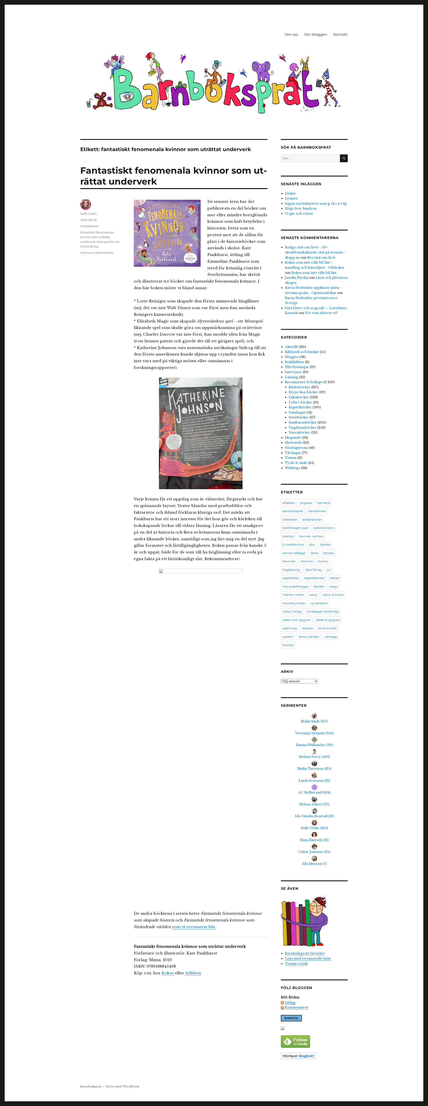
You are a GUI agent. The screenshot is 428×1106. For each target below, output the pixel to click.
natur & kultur (333, 595)
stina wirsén (327, 628)
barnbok (323, 503)
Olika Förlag (292, 611)
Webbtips (292, 468)
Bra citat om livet (321, 258)
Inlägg (290, 1002)
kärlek (334, 578)
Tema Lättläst (308, 637)
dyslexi (325, 545)
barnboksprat (292, 511)
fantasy (328, 553)
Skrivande (293, 443)
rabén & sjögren (328, 620)
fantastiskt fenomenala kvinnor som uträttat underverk (97, 237)
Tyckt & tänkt (296, 463)
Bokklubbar (294, 362)
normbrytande (293, 603)
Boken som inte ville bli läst (313, 273)
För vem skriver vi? (321, 313)
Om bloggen (315, 34)
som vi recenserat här (193, 927)
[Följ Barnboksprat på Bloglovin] (314, 1056)
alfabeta (288, 503)
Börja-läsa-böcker (303, 392)
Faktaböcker (89, 226)
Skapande (293, 438)
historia (307, 561)
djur (312, 545)
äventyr (288, 645)
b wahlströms (293, 545)
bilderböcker (312, 520)
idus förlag (313, 570)
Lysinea (291, 198)
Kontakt (340, 34)
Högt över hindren (300, 208)
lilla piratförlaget (295, 586)
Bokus (167, 973)
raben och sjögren (296, 620)
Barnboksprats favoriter (305, 953)
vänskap (330, 637)
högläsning (291, 570)
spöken (307, 628)
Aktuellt (291, 347)
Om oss (291, 34)
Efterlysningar (297, 367)
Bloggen (291, 357)
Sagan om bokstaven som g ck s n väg (316, 204)
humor (323, 561)
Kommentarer (297, 1007)
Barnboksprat (91, 1086)
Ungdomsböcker (302, 428)
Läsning (291, 377)
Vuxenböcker (299, 432)
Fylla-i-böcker (300, 402)
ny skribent (319, 603)
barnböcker (317, 511)
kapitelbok (290, 578)
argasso (306, 503)
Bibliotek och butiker (302, 352)
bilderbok (289, 520)
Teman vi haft (296, 964)
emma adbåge (293, 553)
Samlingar (297, 412)
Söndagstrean (296, 448)
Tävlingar (293, 453)
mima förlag (89, 246)
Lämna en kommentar (96, 252)
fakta (314, 553)
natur (313, 595)
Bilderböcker (299, 387)
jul (329, 570)
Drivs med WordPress (122, 1086)
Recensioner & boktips (304, 382)
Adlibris (193, 973)
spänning (289, 628)
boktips (288, 536)
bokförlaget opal (295, 528)
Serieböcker (299, 417)
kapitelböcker (314, 578)
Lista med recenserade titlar (308, 958)
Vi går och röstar (299, 214)
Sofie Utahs (88, 213)
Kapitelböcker (300, 407)
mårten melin (293, 595)
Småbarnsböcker (303, 422)
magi (333, 586)
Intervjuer (293, 372)
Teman (290, 458)
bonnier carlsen (311, 536)
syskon (287, 637)
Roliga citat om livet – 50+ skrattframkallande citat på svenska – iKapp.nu (315, 252)
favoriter (289, 561)
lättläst (318, 586)
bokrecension (323, 528)
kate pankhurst (108, 241)
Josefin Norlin (296, 278)
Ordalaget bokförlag (323, 611)
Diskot (290, 193)
